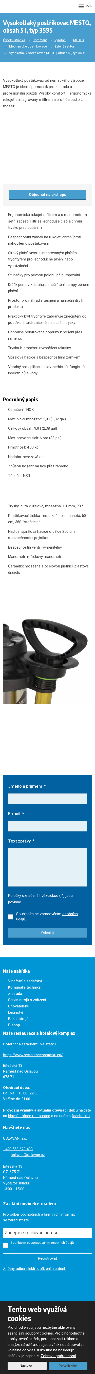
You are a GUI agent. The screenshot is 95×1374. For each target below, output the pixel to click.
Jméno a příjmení (27, 786)
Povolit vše (68, 1366)
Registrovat (47, 1258)
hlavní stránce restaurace (29, 1116)
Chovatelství (18, 1006)
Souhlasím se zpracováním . (47, 916)
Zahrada (15, 993)
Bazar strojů (18, 1018)
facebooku (81, 1116)
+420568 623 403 (18, 1149)
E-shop (14, 1025)
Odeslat (47, 932)
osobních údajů (62, 1243)
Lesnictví (15, 1012)
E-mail (16, 813)
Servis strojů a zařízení (27, 1000)
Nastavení (27, 1365)
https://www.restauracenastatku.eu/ (33, 1055)
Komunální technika (24, 987)
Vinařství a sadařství (25, 981)
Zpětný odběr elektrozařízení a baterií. (34, 1268)
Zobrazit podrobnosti (58, 1356)
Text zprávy (21, 841)
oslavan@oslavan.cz (28, 1155)
